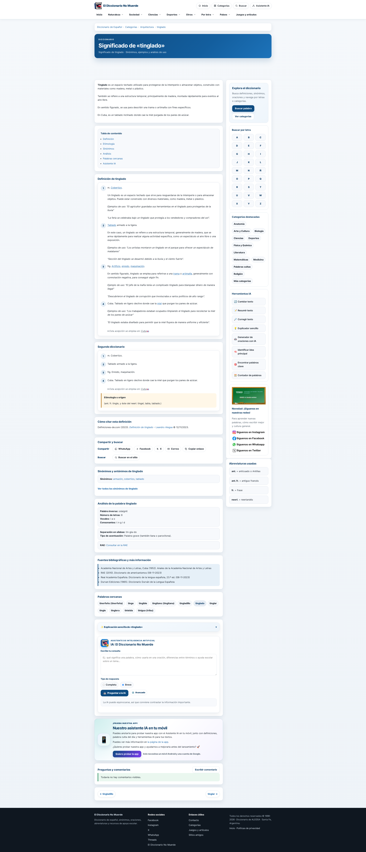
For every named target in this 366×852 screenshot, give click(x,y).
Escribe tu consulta (110, 651)
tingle (103, 610)
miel (159, 303)
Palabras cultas (242, 266)
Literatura (239, 252)
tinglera (115, 610)
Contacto (194, 820)
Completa (111, 684)
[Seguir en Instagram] (249, 432)
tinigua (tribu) (145, 610)
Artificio (116, 266)
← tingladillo (106, 793)
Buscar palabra (243, 108)
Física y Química (243, 245)
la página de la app (158, 741)
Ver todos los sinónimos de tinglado (118, 488)
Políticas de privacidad (248, 828)
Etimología (109, 143)
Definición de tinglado (141, 427)
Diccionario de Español (109, 27)
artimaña (187, 273)
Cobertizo (116, 187)
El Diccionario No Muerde (162, 844)
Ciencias (238, 238)
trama (176, 273)
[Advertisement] (183, 67)
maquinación (137, 266)
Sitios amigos (196, 834)
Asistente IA (109, 163)
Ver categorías (243, 116)
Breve (128, 684)
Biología (259, 231)
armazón (118, 478)
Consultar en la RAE (117, 545)
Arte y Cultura (241, 231)
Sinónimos (108, 148)
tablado (140, 478)
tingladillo (185, 603)
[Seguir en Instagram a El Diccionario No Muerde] (249, 396)
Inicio (99, 14)
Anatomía (239, 223)
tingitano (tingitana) (163, 603)
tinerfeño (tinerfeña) (111, 603)
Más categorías (242, 281)
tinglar (213, 603)
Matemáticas (241, 259)
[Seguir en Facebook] (249, 438)
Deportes (253, 238)
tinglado (161, 27)
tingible (143, 603)
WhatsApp (153, 834)
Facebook (153, 820)
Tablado (112, 225)
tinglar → (213, 793)
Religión (238, 273)
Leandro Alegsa (164, 427)
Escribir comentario (206, 769)
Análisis (107, 153)
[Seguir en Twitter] (249, 450)
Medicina (258, 259)
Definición (108, 139)
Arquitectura (147, 27)
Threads (152, 839)
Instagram (153, 825)
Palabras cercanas (113, 158)
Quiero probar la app (127, 753)
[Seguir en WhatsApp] (249, 444)
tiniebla (129, 610)
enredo (125, 266)
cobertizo (129, 478)
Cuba (144, 331)
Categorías (131, 27)
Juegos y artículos (246, 14)
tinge (131, 603)
